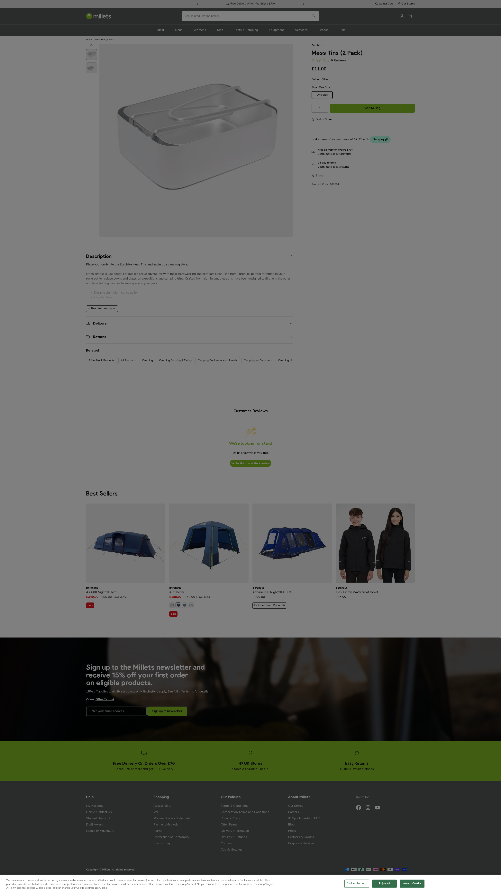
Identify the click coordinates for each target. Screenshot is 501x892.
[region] (250, 883)
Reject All (384, 883)
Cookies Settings (357, 883)
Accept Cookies (412, 883)
